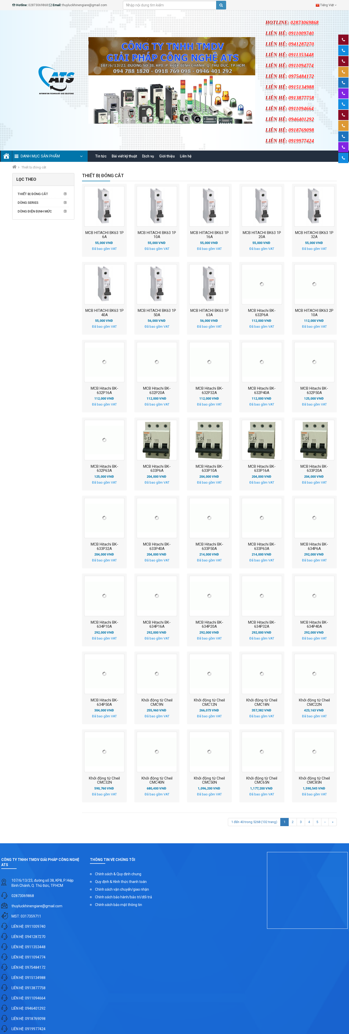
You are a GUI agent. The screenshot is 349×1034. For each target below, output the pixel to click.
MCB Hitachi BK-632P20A (157, 390)
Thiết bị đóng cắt (33, 194)
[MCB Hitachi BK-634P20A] (209, 596)
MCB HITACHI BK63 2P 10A (314, 312)
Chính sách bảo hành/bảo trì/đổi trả (123, 897)
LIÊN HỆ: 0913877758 (28, 988)
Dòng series (28, 203)
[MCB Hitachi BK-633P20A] (314, 440)
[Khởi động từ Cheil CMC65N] (261, 751)
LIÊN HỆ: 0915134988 (28, 978)
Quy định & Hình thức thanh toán (121, 882)
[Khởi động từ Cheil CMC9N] (156, 674)
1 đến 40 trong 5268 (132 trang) (254, 822)
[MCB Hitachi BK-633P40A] (156, 518)
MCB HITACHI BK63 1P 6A (104, 235)
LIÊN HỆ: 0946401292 (28, 1008)
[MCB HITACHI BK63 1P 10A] (156, 206)
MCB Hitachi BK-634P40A (314, 624)
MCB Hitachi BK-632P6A (262, 312)
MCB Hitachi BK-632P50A (314, 390)
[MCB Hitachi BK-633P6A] (156, 440)
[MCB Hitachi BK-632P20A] (156, 362)
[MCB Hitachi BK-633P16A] (261, 440)
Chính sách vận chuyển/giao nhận (122, 889)
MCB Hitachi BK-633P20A (314, 468)
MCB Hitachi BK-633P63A (262, 546)
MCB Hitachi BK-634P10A (104, 624)
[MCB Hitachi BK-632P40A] (261, 362)
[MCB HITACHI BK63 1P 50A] (156, 284)
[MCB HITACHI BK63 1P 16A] (209, 206)
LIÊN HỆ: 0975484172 (28, 967)
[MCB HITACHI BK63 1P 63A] (209, 284)
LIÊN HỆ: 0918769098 (28, 1019)
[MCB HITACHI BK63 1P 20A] (261, 206)
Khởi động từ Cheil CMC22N (314, 702)
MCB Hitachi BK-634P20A (209, 624)
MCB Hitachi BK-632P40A (262, 390)
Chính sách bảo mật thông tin (118, 905)
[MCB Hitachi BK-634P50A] (104, 674)
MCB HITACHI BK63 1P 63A (209, 312)
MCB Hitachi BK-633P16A (262, 468)
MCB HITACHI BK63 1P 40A (104, 312)
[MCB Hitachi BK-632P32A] (209, 362)
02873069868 (22, 896)
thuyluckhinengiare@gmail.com (36, 906)
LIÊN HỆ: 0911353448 (28, 947)
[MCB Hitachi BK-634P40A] (314, 596)
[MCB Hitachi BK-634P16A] (156, 596)
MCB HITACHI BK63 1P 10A (157, 235)
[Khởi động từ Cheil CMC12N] (209, 674)
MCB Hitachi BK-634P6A (314, 546)
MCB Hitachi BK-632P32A (209, 390)
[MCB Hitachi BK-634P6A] (314, 518)
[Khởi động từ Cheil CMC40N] (156, 751)
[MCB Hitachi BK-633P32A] (104, 518)
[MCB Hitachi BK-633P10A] (209, 440)
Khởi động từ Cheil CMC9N (157, 702)
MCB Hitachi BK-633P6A (157, 468)
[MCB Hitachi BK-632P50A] (314, 362)
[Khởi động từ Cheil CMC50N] (209, 751)
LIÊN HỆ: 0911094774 (28, 957)
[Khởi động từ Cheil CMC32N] (104, 751)
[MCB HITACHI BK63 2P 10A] (314, 284)
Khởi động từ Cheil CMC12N (209, 702)
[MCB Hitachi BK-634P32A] (261, 596)
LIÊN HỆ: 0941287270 (28, 937)
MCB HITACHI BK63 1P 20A (262, 235)
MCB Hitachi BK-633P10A (209, 468)
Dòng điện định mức (35, 211)
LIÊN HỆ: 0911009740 (28, 926)
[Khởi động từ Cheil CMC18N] (261, 674)
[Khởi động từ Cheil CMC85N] (314, 751)
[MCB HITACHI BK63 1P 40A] (104, 284)
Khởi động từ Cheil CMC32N (104, 780)
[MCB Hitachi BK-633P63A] (261, 518)
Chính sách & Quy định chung (118, 874)
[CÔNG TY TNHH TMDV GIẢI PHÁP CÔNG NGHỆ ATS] (55, 80)
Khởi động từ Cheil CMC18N (261, 702)
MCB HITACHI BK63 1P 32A (314, 235)
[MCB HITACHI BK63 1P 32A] (314, 206)
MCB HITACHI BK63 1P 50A (157, 312)
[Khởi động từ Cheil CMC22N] (314, 674)
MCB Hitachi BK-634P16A (157, 624)
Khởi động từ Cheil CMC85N (314, 780)
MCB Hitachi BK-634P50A (104, 702)
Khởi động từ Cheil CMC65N (261, 780)
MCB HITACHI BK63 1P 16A (209, 235)
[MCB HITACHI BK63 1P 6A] (104, 206)
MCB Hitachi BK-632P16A (104, 390)
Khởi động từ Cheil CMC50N (209, 780)
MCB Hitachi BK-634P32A (262, 624)
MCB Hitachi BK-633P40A (157, 546)
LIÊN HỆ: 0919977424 (28, 1029)
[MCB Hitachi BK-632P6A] (261, 284)
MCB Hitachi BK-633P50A (209, 546)
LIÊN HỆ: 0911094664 (28, 998)
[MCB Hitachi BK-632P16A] (104, 362)
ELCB (29, 218)
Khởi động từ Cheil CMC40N (157, 780)
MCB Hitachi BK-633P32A (104, 546)
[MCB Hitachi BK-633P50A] (209, 518)
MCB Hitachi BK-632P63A (104, 468)
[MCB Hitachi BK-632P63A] (104, 440)
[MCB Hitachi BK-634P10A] (104, 596)
